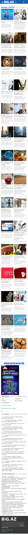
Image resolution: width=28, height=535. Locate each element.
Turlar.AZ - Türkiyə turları (8, 476)
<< (5, 363)
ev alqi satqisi (7, 405)
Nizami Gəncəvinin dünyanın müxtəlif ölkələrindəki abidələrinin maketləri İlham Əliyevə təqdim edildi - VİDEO (13, 469)
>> (22, 363)
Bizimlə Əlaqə (5, 527)
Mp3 (3, 398)
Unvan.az (4, 400)
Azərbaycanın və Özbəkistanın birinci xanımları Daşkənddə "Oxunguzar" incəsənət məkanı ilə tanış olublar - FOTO (12, 428)
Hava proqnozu (5, 402)
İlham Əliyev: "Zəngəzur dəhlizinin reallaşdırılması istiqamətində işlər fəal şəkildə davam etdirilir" (12, 458)
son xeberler (21, 524)
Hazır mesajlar (18, 400)
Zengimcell (17, 398)
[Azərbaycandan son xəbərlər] (8, 408)
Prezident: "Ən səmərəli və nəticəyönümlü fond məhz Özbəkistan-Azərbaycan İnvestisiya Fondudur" (13, 453)
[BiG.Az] (10, 2)
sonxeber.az (22, 526)
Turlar (2, 405)
